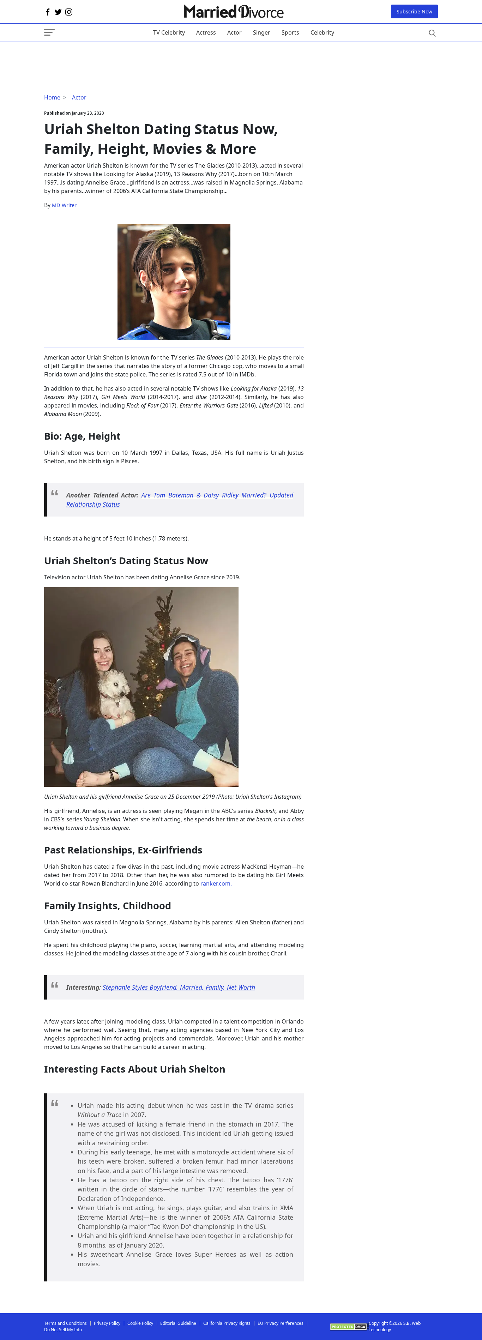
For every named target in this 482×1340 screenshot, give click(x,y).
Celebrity (322, 32)
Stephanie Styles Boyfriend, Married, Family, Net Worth (179, 987)
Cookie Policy (140, 1323)
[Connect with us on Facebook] (47, 12)
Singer (261, 32)
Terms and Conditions (65, 1323)
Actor (234, 32)
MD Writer (64, 205)
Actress (206, 32)
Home (52, 97)
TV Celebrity (169, 32)
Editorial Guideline (178, 1323)
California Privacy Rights (227, 1323)
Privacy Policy (107, 1323)
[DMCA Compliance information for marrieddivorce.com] (349, 1326)
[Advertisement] (100, 56)
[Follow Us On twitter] (58, 12)
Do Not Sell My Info (63, 1330)
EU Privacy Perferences (280, 1323)
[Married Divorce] (233, 11)
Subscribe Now (414, 11)
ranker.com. (216, 883)
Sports (290, 32)
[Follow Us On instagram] (68, 12)
